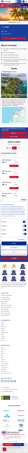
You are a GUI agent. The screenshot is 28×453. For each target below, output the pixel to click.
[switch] (25, 226)
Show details (21, 239)
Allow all (14, 243)
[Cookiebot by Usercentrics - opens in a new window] (21, 200)
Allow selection (14, 247)
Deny (14, 251)
